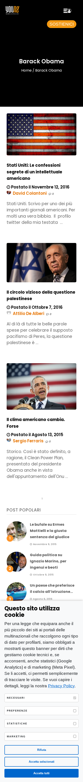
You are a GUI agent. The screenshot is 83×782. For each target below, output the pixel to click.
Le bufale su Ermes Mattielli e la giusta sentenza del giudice (49, 530)
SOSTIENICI (62, 24)
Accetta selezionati (41, 761)
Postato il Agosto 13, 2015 (36, 435)
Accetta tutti (41, 773)
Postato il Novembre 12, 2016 (39, 187)
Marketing (16, 736)
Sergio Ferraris (28, 441)
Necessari (16, 697)
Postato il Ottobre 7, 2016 (36, 307)
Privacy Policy (61, 686)
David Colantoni (30, 193)
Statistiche (17, 723)
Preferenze (17, 710)
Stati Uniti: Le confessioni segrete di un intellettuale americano (34, 171)
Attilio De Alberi (28, 314)
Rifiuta (41, 750)
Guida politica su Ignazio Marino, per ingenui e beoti (48, 561)
